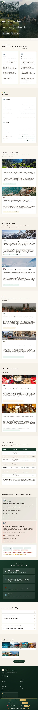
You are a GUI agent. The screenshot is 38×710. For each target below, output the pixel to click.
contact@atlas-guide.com (24, 688)
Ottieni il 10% (27, 705)
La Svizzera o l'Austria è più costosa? (19, 615)
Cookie (21, 686)
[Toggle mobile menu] (35, 1)
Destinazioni (3, 681)
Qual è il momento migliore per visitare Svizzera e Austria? (19, 628)
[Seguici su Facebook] (7, 676)
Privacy (21, 683)
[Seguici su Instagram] (2, 676)
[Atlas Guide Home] (3, 2)
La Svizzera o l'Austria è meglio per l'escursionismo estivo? (19, 621)
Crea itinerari (4, 684)
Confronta (5, 15)
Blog (2, 688)
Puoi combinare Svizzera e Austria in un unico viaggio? (19, 625)
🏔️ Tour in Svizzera (6, 33)
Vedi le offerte (25, 702)
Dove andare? (4, 683)
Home (2, 15)
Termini (21, 684)
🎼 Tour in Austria (15, 33)
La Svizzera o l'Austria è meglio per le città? (19, 618)
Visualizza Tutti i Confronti (19, 661)
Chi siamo (21, 681)
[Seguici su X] (5, 676)
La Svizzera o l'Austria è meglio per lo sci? (19, 611)
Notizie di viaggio (4, 686)
